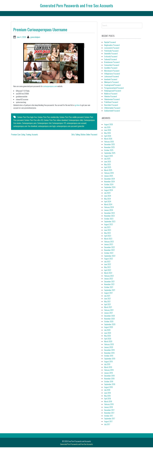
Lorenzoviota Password (111, 48)
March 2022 (108, 273)
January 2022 (108, 278)
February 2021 (109, 310)
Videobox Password (110, 96)
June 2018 (107, 393)
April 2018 (107, 398)
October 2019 (108, 355)
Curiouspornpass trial (44, 123)
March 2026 (108, 138)
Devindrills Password (111, 53)
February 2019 (109, 370)
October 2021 (108, 287)
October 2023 (108, 218)
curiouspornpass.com (50, 86)
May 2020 (107, 335)
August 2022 (108, 258)
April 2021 (107, 304)
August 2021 (108, 293)
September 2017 (109, 418)
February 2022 (109, 275)
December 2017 (109, 410)
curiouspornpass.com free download (25, 126)
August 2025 (108, 156)
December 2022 (109, 247)
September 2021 (109, 290)
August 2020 (108, 327)
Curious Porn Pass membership (48, 117)
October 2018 (108, 381)
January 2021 (108, 313)
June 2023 (107, 230)
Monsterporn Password (111, 70)
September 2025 (109, 153)
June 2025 (107, 161)
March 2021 (108, 307)
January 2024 (108, 210)
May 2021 (107, 301)
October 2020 (108, 321)
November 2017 (109, 413)
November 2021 (109, 284)
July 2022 (107, 261)
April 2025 (107, 167)
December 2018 (109, 375)
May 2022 (107, 267)
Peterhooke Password (111, 50)
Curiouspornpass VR (59, 123)
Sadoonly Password (110, 59)
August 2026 (108, 124)
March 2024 (108, 204)
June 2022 (107, 264)
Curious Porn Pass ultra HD (33, 120)
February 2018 (109, 404)
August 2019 (108, 361)
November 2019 (109, 353)
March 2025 (108, 170)
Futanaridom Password (111, 65)
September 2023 (109, 221)
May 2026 (107, 133)
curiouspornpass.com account (76, 123)
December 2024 (109, 178)
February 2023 (109, 241)
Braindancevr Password (112, 62)
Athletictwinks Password (112, 108)
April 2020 (107, 338)
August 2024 (108, 190)
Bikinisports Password (111, 82)
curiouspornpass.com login (47, 126)
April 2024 (107, 201)
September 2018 (109, 384)
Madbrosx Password (110, 93)
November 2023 (109, 215)
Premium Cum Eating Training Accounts (24, 134)
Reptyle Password (110, 42)
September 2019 (109, 358)
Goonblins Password (110, 68)
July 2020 (107, 330)
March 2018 (108, 401)
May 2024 (107, 198)
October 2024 (108, 184)
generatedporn (35, 37)
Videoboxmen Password (112, 99)
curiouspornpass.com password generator (70, 126)
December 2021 (109, 281)
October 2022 (108, 253)
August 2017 (108, 421)
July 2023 (107, 227)
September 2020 (109, 324)
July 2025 (107, 158)
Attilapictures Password (112, 73)
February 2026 (109, 141)
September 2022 (109, 256)
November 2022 (109, 250)
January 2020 (108, 347)
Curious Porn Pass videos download (56, 120)
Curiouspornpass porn (29, 123)
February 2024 (109, 207)
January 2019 (108, 373)
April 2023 (107, 235)
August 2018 (108, 387)
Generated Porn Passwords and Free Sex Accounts (76, 5)
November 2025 (109, 147)
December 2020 (109, 315)
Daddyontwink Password (112, 110)
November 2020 (109, 318)
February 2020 (109, 344)
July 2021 (107, 295)
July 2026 (107, 127)
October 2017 (108, 415)
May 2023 (107, 233)
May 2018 (107, 395)
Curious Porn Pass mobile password (71, 117)
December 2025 (109, 144)
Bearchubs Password (111, 105)
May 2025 (107, 164)
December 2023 (109, 213)
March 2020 (108, 341)
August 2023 (108, 224)
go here (77, 105)
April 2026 (107, 136)
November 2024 (109, 181)
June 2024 (107, 195)
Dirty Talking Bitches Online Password (84, 134)
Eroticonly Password (110, 56)
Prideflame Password (111, 102)
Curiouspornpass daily (75, 120)
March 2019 (108, 367)
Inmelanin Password (110, 79)
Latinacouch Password (111, 76)
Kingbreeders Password (112, 45)
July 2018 (107, 390)
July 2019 (107, 364)
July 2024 (107, 193)
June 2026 (107, 130)
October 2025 (108, 150)
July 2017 (107, 424)
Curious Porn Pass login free (27, 117)
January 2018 (108, 407)
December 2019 (109, 350)
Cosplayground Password (112, 85)
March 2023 (108, 238)
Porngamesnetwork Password (114, 88)
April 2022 (107, 270)
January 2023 (108, 244)
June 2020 (107, 333)
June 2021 (107, 298)
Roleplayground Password (112, 90)
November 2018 (109, 378)
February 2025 (109, 173)
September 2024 (109, 187)
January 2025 (108, 176)
